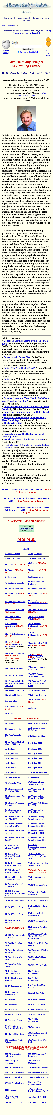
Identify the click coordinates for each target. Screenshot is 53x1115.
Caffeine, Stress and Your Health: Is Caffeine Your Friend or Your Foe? (25, 399)
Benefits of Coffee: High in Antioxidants (24, 439)
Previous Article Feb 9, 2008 (27, 507)
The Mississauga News (32, 94)
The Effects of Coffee (14, 423)
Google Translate (33, 33)
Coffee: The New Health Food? (19, 368)
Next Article (36, 489)
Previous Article (20, 489)
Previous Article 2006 (24, 498)
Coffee (7, 379)
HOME (5, 489)
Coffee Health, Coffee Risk (17, 357)
